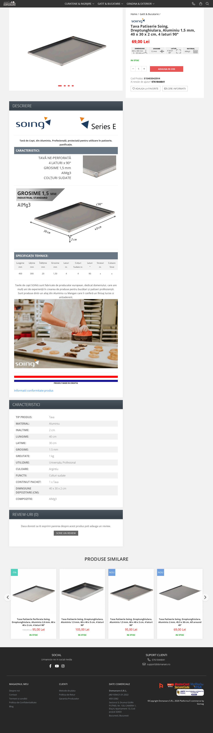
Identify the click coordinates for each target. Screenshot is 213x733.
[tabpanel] (66, 49)
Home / (135, 14)
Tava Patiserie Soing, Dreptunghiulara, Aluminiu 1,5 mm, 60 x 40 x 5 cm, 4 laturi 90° (82, 622)
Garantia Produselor (69, 698)
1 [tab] (60, 86)
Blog (11, 706)
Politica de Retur (67, 694)
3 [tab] (69, 86)
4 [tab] (73, 86)
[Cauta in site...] (207, 3)
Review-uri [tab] (25, 514)
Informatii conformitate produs (33, 390)
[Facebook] (50, 666)
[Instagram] (63, 666)
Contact (13, 694)
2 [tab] (65, 86)
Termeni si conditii (18, 698)
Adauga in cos (166, 68)
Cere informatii (176, 88)
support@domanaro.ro (158, 664)
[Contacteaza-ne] (193, 3)
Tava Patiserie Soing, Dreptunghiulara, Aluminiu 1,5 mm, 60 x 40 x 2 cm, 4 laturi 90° (131, 622)
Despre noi (14, 690)
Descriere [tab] (22, 105)
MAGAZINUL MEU (18, 684)
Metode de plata (67, 690)
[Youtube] (57, 666)
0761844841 (158, 659)
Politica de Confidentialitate (22, 702)
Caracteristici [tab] (26, 404)
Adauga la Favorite (146, 88)
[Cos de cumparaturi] (201, 3)
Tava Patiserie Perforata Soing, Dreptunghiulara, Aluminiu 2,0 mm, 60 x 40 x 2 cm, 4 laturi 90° (33, 622)
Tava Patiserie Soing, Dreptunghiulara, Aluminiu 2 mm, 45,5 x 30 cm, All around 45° (179, 622)
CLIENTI (63, 684)
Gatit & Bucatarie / (150, 14)
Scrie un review (66, 533)
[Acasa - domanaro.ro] (15, 3)
